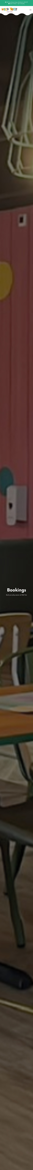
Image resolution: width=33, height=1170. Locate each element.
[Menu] (29, 10)
